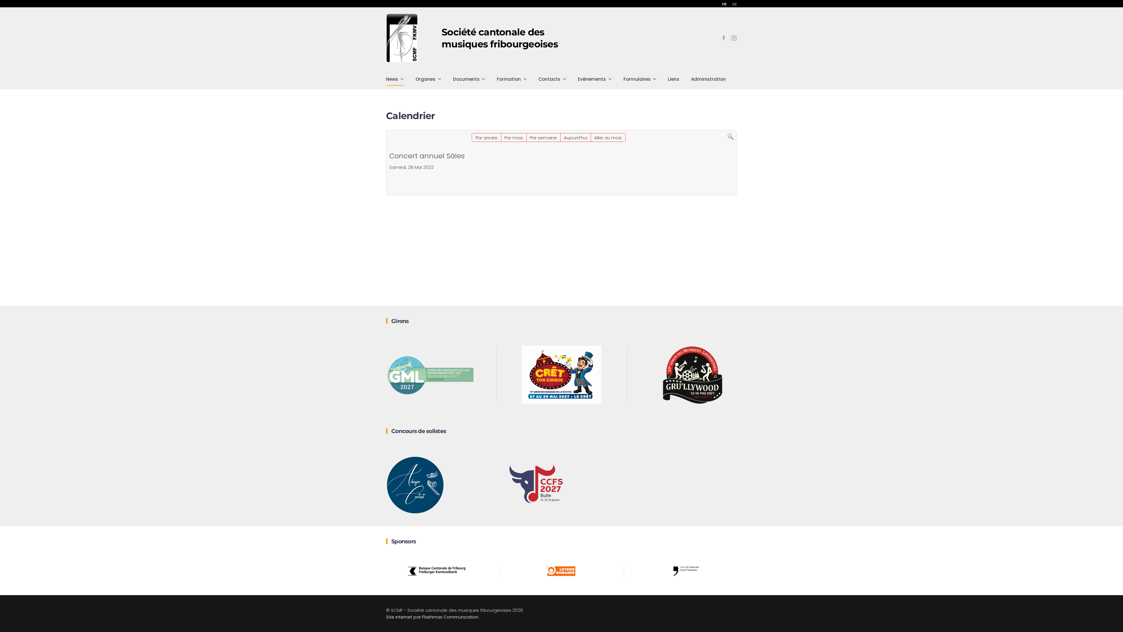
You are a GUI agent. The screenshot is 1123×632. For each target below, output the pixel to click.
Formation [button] (509, 79)
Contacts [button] (549, 79)
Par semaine (543, 138)
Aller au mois (608, 138)
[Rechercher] (731, 136)
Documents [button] (466, 79)
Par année (486, 138)
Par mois (513, 138)
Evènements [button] (592, 79)
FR (724, 4)
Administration (708, 79)
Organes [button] (425, 79)
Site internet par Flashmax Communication (432, 617)
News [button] (392, 79)
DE (734, 4)
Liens (673, 79)
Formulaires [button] (637, 79)
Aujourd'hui (575, 138)
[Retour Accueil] (402, 38)
